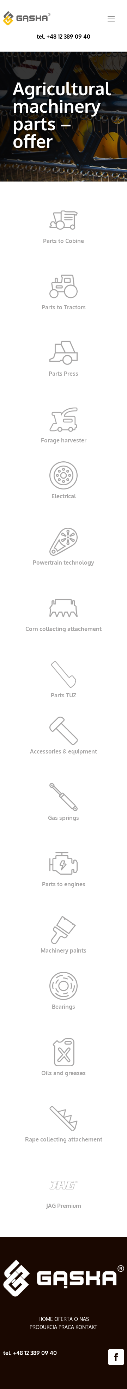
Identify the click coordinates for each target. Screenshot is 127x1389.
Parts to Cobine (63, 240)
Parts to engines (63, 884)
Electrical (64, 496)
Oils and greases (63, 1073)
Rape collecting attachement (63, 1139)
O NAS (81, 1319)
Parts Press (63, 373)
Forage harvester (63, 440)
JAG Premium (63, 1205)
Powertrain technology (63, 562)
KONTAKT (86, 1327)
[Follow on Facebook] (116, 1357)
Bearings (63, 1006)
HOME (46, 1319)
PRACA (66, 1327)
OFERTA (63, 1319)
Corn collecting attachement (63, 628)
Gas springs (63, 817)
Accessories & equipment (63, 751)
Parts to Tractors (64, 307)
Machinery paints (63, 950)
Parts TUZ (63, 695)
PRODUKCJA (43, 1327)
